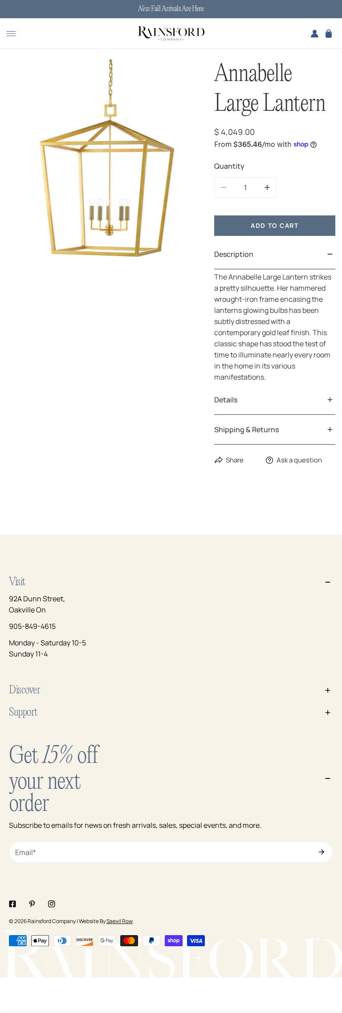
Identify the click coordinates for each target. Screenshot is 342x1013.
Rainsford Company (52, 921)
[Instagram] (51, 904)
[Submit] (321, 852)
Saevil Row (119, 921)
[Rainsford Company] (171, 34)
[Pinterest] (32, 904)
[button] (329, 33)
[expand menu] (11, 33)
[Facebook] (12, 904)
